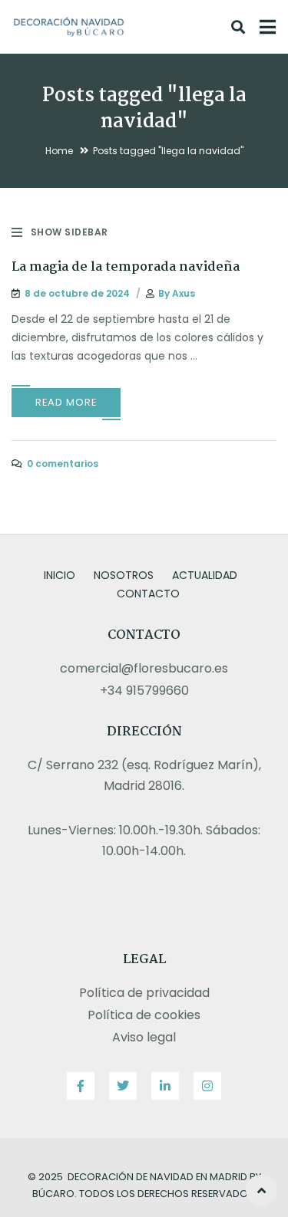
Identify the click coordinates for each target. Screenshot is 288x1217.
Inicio (59, 575)
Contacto (148, 593)
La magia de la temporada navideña (126, 267)
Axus (183, 293)
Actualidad (204, 575)
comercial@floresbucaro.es (144, 668)
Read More (66, 402)
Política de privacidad (144, 993)
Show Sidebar (69, 232)
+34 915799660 (144, 690)
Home (59, 150)
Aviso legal (144, 1037)
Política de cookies (144, 1015)
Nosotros (124, 575)
